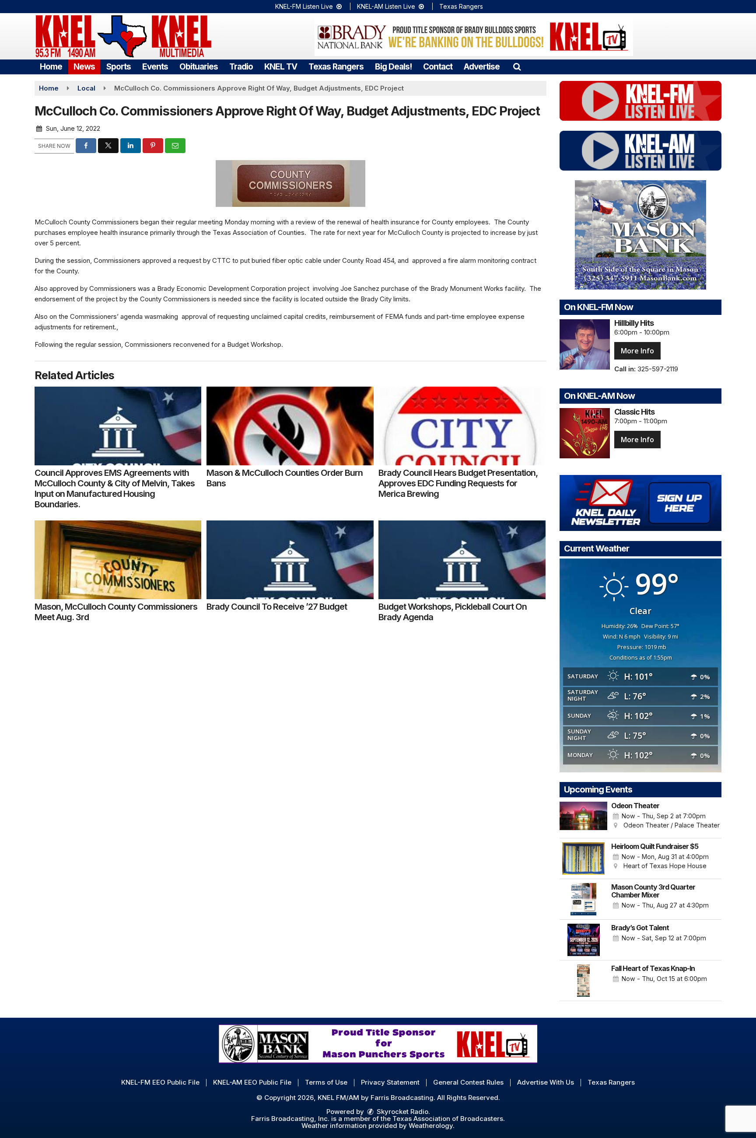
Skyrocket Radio (401, 1111)
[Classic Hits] (585, 433)
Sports (118, 67)
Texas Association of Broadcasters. (448, 1118)
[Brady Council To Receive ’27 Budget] (289, 559)
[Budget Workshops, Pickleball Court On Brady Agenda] (461, 559)
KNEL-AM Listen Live (387, 6)
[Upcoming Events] (583, 818)
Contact (437, 67)
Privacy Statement (390, 1082)
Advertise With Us (545, 1082)
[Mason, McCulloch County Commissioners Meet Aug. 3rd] (118, 559)
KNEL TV (280, 67)
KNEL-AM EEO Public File (252, 1082)
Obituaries (198, 67)
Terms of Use (326, 1082)
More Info (637, 351)
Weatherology (431, 1125)
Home (51, 67)
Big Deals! (393, 67)
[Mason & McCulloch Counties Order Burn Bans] (289, 426)
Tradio (241, 67)
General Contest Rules (468, 1082)
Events (155, 67)
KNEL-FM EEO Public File (160, 1082)
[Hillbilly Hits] (585, 344)
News (84, 67)
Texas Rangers (461, 6)
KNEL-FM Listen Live (305, 6)
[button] (517, 67)
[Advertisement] (474, 36)
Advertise (482, 67)
